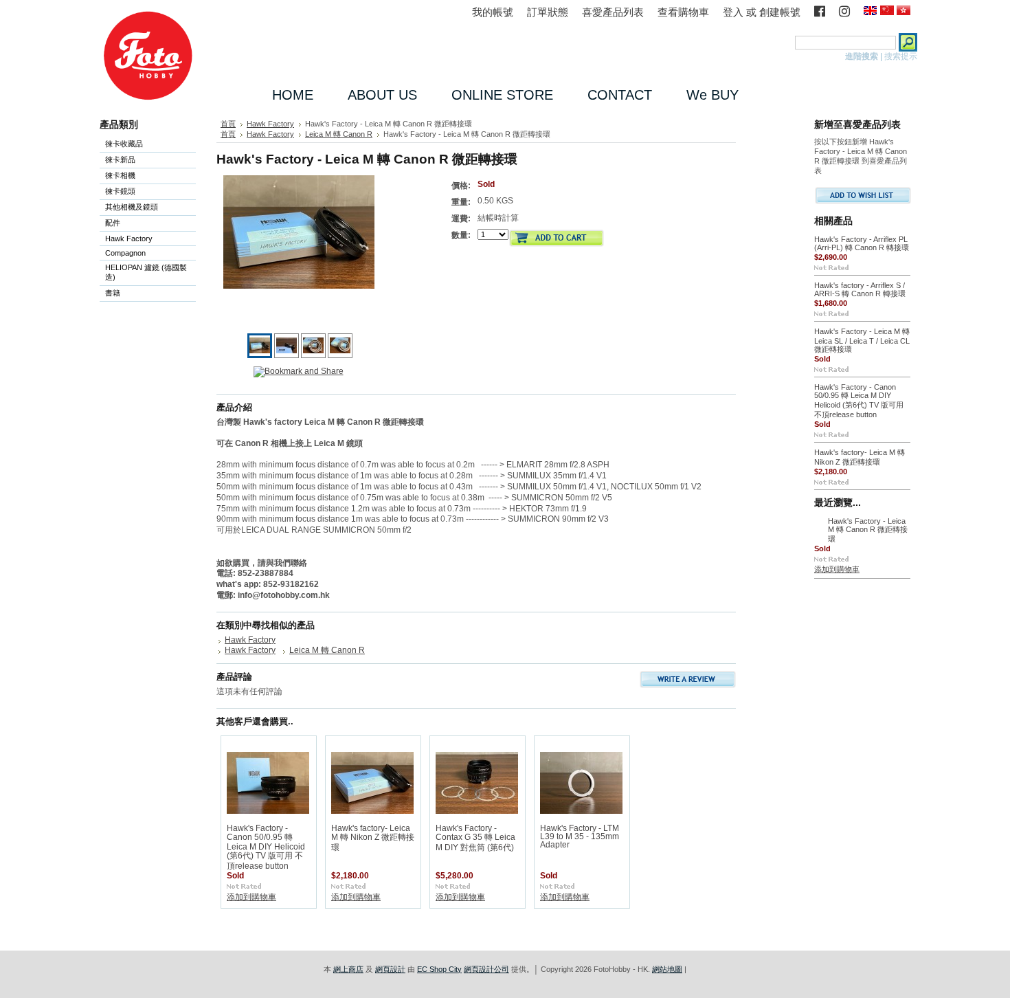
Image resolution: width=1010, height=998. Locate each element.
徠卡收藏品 (124, 144)
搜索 (783, 42)
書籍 (112, 293)
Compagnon (123, 254)
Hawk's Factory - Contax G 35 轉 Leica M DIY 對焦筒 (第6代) (475, 838)
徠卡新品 (120, 159)
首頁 (228, 124)
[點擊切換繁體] (903, 11)
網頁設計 (390, 969)
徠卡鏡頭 (117, 192)
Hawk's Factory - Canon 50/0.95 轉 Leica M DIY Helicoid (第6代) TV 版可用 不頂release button (266, 847)
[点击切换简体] (887, 11)
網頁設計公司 (486, 969)
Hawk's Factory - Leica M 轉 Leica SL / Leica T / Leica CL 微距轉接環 (862, 340)
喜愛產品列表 (613, 12)
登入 (733, 12)
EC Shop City (439, 969)
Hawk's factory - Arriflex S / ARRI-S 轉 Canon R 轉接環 (860, 289)
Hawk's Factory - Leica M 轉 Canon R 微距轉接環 (868, 530)
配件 (110, 224)
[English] (870, 11)
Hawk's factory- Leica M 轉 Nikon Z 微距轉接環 (372, 838)
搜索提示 (900, 56)
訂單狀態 (547, 12)
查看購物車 (683, 12)
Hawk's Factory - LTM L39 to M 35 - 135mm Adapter (579, 836)
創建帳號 (779, 12)
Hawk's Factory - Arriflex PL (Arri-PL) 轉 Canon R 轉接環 (861, 243)
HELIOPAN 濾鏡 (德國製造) (143, 272)
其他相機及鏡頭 (131, 207)
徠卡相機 (117, 176)
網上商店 (348, 969)
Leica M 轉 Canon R (338, 134)
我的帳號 (492, 12)
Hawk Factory (126, 239)
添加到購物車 (251, 897)
